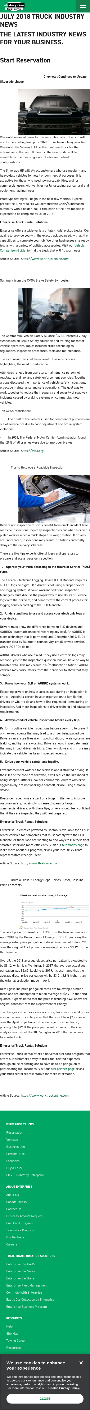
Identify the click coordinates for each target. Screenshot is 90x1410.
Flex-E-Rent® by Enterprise (25, 1175)
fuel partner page (63, 1069)
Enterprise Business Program (26, 1306)
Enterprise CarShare (20, 1278)
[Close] (81, 1362)
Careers (11, 1244)
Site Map (12, 1333)
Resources (13, 1347)
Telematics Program (20, 1230)
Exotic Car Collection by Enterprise (30, 1299)
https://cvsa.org (32, 451)
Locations (12, 1161)
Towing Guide (15, 1340)
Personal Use (15, 1154)
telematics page (73, 845)
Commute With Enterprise (24, 1292)
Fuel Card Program (19, 1223)
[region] (45, 1382)
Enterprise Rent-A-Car (21, 1264)
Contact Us (13, 1209)
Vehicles (12, 1139)
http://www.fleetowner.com (40, 863)
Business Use (15, 1146)
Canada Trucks (16, 1202)
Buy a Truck (14, 1168)
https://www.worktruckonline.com (45, 259)
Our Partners (15, 1237)
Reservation (14, 1132)
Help (9, 1326)
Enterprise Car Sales (20, 1271)
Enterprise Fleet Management (27, 1285)
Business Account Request (24, 1216)
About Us (12, 1195)
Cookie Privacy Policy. (64, 1388)
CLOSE (45, 1398)
